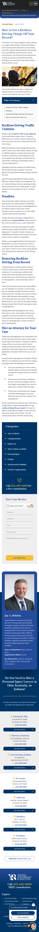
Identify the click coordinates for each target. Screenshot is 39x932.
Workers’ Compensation (17, 470)
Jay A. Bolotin (13, 615)
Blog (23, 10)
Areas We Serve (27, 901)
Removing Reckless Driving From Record (19, 114)
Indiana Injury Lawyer (11, 901)
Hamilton (20, 816)
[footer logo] (19, 877)
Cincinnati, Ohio (20, 716)
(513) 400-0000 (19, 485)
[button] (36, 3)
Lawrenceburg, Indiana (20, 754)
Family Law (12, 444)
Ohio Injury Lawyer (11, 898)
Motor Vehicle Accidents (17, 449)
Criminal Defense (14, 439)
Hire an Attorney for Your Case (16, 117)
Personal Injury (7, 13)
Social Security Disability (17, 464)
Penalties (9, 111)
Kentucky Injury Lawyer (29, 898)
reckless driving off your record (13, 408)
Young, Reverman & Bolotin (10, 10)
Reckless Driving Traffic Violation (17, 107)
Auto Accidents (13, 433)
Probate (11, 459)
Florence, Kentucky (20, 735)
